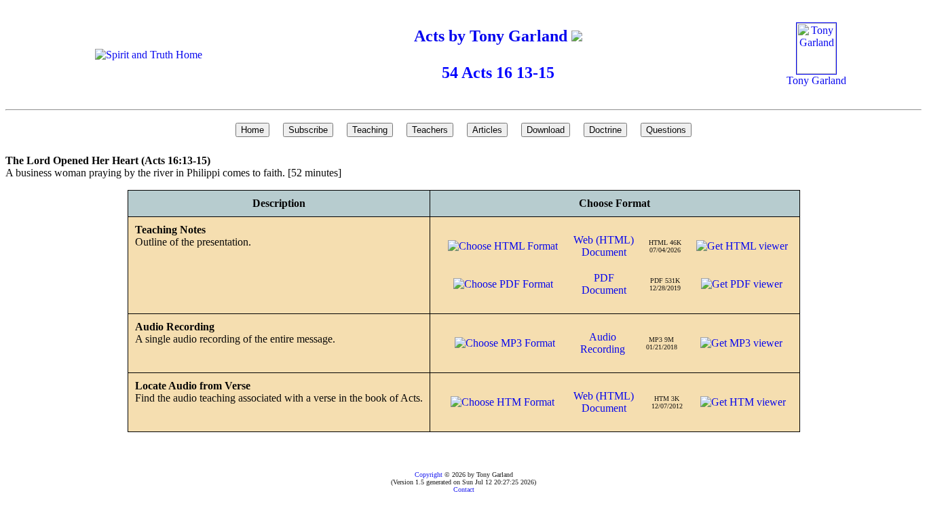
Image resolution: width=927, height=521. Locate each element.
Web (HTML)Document (603, 246)
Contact (463, 489)
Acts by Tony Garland (492, 36)
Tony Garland (816, 80)
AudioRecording (602, 343)
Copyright (428, 474)
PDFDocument (604, 284)
